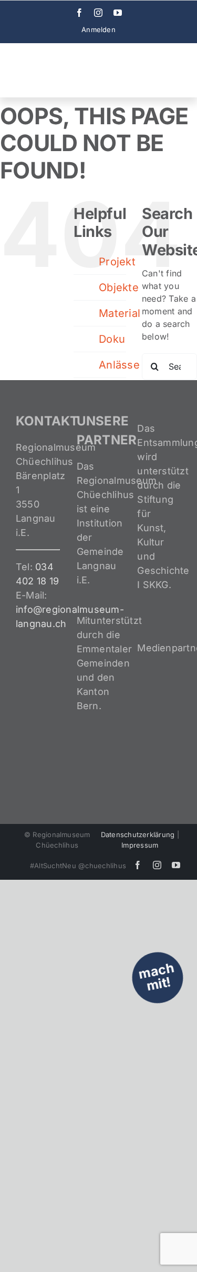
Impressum (139, 845)
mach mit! (156, 976)
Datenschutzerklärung (138, 834)
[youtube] (117, 12)
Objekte (119, 287)
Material (119, 313)
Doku (112, 339)
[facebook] (79, 12)
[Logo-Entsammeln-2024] (53, 52)
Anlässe (119, 365)
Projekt (117, 261)
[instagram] (98, 12)
